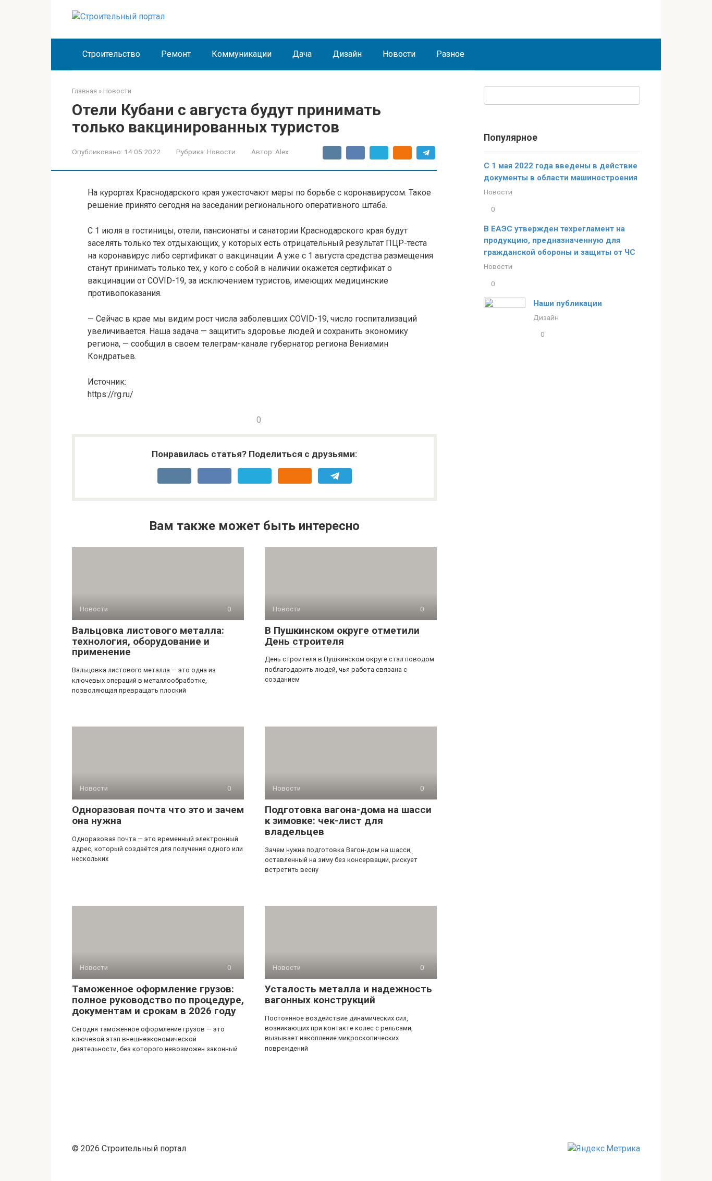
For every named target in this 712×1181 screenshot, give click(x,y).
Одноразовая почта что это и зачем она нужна (158, 815)
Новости (399, 54)
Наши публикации (567, 303)
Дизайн (347, 54)
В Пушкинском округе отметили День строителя (342, 635)
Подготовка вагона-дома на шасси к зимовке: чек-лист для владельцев (348, 821)
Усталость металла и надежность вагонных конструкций (348, 994)
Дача (302, 54)
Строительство (111, 54)
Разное (450, 54)
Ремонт (176, 54)
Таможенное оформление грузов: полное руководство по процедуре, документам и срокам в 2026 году (158, 1000)
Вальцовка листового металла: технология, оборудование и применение (148, 641)
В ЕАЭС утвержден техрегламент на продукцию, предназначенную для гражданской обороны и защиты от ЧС (559, 240)
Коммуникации (242, 54)
